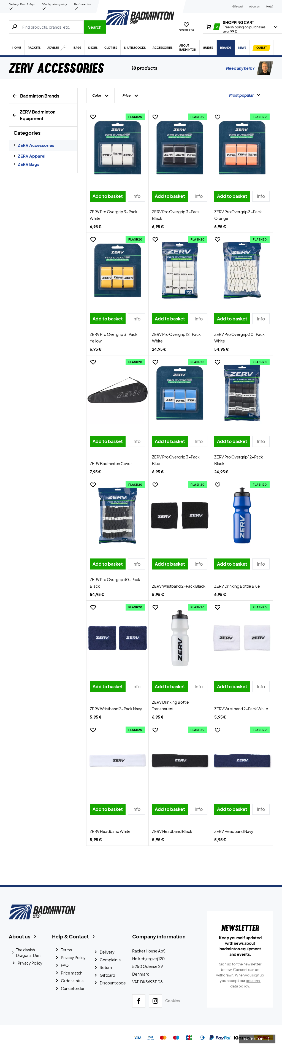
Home (16, 47)
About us (254, 6)
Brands (225, 47)
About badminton (187, 47)
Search (94, 27)
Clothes (110, 47)
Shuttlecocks (135, 47)
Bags (77, 47)
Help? (269, 6)
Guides (208, 47)
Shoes (92, 47)
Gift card (237, 6)
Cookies (172, 1000)
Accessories (162, 47)
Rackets (34, 47)
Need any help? (240, 68)
